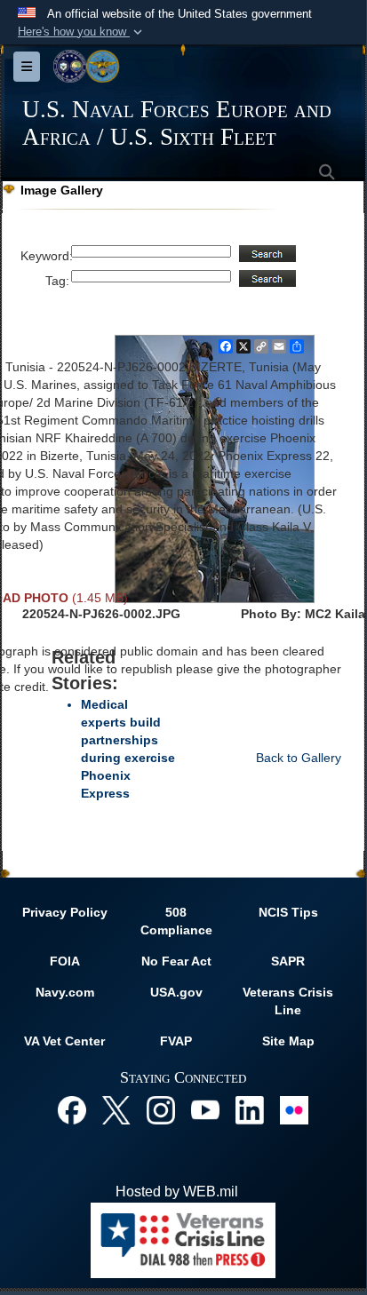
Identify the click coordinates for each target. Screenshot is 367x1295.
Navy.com (65, 992)
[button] (82, 32)
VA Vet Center (64, 1041)
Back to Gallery (298, 758)
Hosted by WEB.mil (177, 1191)
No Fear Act (176, 961)
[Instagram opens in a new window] (161, 1108)
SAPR (288, 961)
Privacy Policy (65, 912)
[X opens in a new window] (116, 1108)
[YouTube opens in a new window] (205, 1108)
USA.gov (176, 992)
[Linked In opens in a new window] (249, 1108)
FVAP (176, 1041)
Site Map (288, 1041)
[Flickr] (294, 1108)
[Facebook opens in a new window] (72, 1108)
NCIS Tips (288, 912)
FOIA (65, 961)
